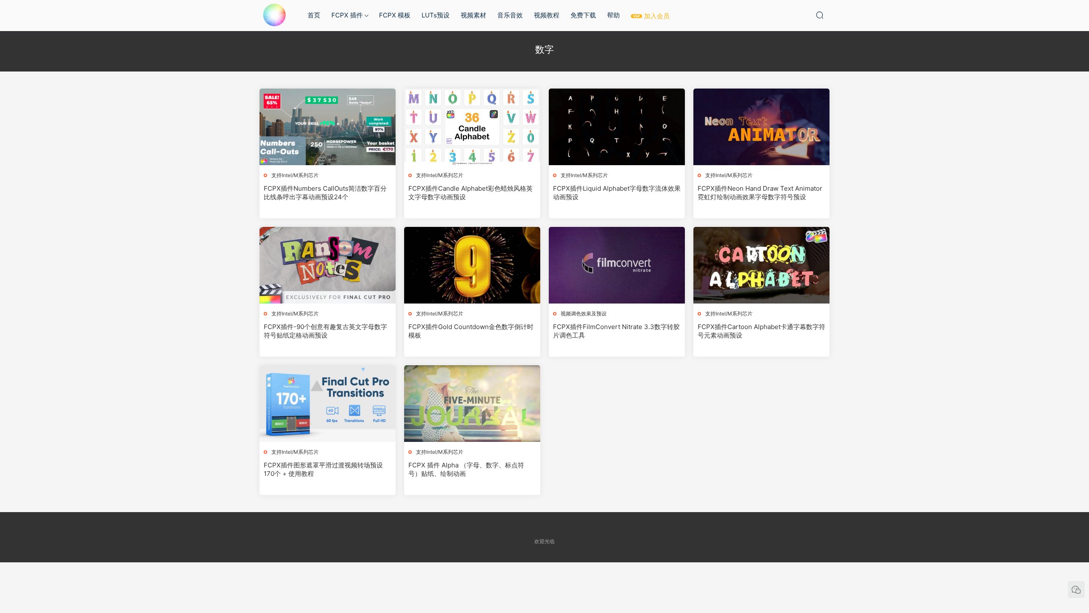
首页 (314, 15)
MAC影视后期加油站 (274, 15)
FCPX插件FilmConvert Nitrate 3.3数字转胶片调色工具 (616, 331)
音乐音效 (510, 15)
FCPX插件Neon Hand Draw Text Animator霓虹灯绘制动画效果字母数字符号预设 (760, 192)
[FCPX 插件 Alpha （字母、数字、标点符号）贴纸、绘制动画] (472, 403)
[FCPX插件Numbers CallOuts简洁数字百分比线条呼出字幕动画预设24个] (327, 127)
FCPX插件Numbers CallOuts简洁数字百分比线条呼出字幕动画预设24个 (325, 192)
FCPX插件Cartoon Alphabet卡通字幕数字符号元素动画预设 (761, 331)
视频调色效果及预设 (584, 313)
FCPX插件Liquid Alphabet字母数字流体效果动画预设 (617, 192)
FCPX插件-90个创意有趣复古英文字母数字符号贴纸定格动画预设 (325, 331)
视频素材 (473, 15)
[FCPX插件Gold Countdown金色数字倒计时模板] (472, 265)
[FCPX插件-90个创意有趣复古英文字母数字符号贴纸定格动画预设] (327, 265)
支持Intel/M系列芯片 (295, 175)
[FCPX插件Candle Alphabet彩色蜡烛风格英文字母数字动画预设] (472, 127)
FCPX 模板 (395, 15)
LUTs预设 (436, 15)
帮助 (613, 15)
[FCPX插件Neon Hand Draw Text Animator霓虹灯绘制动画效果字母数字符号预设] (761, 127)
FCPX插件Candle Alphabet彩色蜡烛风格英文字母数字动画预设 (470, 192)
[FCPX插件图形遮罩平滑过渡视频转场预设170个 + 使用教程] (327, 403)
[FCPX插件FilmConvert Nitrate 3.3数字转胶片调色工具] (617, 265)
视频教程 (546, 15)
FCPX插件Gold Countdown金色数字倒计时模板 (470, 331)
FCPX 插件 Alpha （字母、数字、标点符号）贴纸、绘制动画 (466, 469)
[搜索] (819, 15)
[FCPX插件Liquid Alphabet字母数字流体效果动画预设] (617, 127)
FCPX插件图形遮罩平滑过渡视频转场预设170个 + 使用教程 (323, 469)
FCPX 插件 (347, 15)
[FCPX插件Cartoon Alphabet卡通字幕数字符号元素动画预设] (761, 265)
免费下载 (583, 15)
